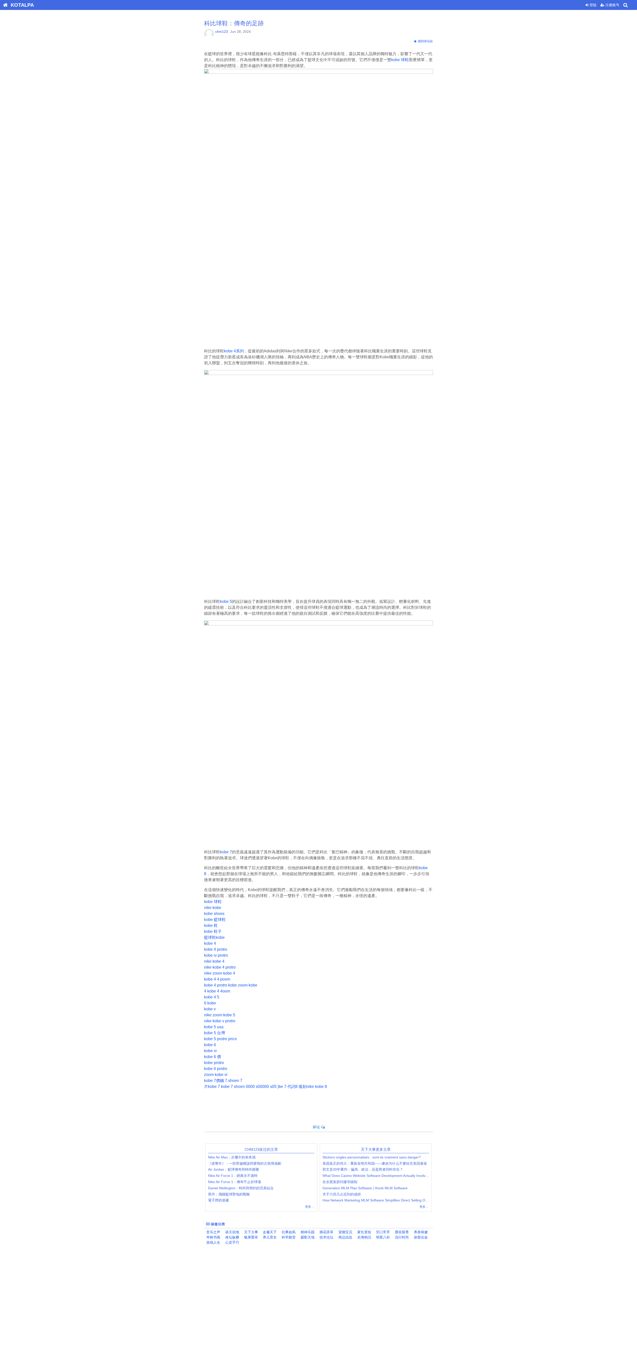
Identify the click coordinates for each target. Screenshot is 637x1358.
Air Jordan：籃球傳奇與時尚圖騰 (233, 1169)
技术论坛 (325, 1237)
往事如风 (288, 1232)
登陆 (592, 5)
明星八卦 (382, 1237)
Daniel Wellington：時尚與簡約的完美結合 (241, 1188)
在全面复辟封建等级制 (339, 1182)
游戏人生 (212, 1242)
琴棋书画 (212, 1237)
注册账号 (611, 5)
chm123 (221, 32)
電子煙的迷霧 (218, 1200)
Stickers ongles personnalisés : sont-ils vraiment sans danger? (371, 1157)
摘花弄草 (325, 1232)
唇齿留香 (401, 1232)
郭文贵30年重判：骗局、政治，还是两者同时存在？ (362, 1169)
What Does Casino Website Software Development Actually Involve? (375, 1176)
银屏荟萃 (250, 1237)
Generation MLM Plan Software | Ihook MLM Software (365, 1188)
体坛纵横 (231, 1237)
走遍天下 (269, 1232)
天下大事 (250, 1232)
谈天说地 (231, 1232)
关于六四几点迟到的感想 (341, 1194)
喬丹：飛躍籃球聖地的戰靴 (229, 1194)
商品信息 (344, 1237)
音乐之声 (212, 1232)
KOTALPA (21, 5)
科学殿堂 (288, 1237)
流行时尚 (401, 1237)
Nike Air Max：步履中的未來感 (232, 1157)
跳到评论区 (425, 41)
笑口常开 (382, 1232)
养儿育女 (269, 1237)
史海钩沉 (363, 1237)
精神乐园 (307, 1232)
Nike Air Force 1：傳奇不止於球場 (234, 1182)
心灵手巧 (231, 1242)
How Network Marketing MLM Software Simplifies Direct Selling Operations (381, 1200)
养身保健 (420, 1232)
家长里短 (363, 1232)
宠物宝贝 (344, 1232)
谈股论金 (420, 1237)
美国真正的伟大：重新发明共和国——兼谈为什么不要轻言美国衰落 (374, 1163)
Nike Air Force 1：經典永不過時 (233, 1176)
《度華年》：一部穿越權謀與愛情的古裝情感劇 (244, 1163)
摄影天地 (307, 1237)
